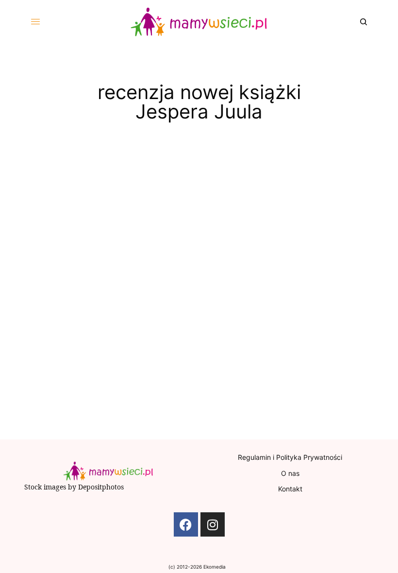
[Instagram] (212, 524)
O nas (290, 473)
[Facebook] (186, 524)
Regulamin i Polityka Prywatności (290, 457)
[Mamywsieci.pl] (199, 22)
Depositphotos (101, 486)
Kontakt (290, 489)
